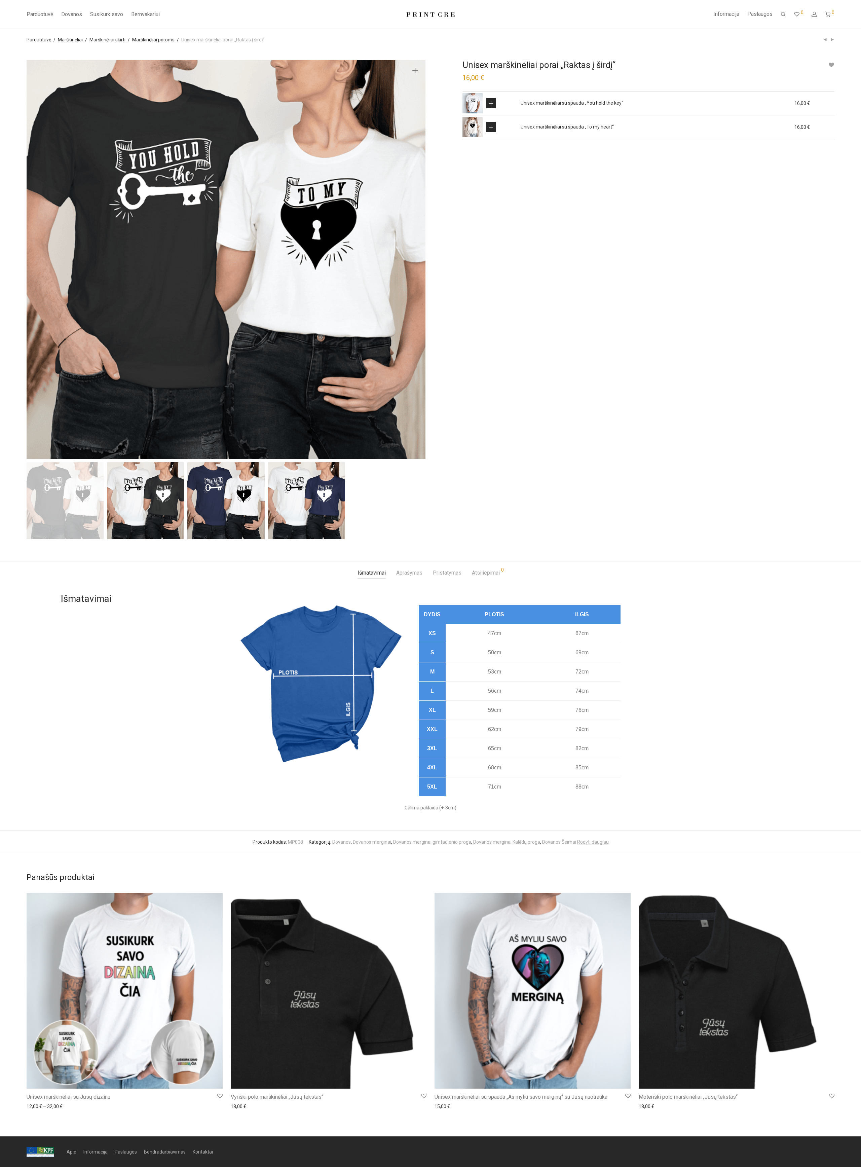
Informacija (726, 14)
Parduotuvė (40, 14)
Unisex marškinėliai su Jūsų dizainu (68, 1097)
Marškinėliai (70, 39)
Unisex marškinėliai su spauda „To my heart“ (567, 127)
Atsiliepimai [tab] (488, 572)
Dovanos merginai (372, 842)
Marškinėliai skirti (107, 39)
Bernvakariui (145, 14)
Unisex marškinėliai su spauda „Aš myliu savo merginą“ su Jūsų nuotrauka (521, 1097)
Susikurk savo (106, 14)
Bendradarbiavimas (165, 1152)
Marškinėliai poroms (153, 39)
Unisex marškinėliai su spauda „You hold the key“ (572, 103)
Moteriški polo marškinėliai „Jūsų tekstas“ (688, 1097)
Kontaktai (203, 1152)
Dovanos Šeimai (559, 842)
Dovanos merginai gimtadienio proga (432, 842)
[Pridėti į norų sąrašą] (831, 65)
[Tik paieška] (783, 14)
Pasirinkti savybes (491, 103)
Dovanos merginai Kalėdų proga (506, 842)
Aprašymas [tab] (409, 573)
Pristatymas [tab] (447, 573)
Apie (71, 1152)
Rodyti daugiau (593, 842)
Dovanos (71, 14)
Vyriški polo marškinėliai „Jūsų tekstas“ (277, 1097)
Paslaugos (760, 14)
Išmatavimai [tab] (372, 573)
